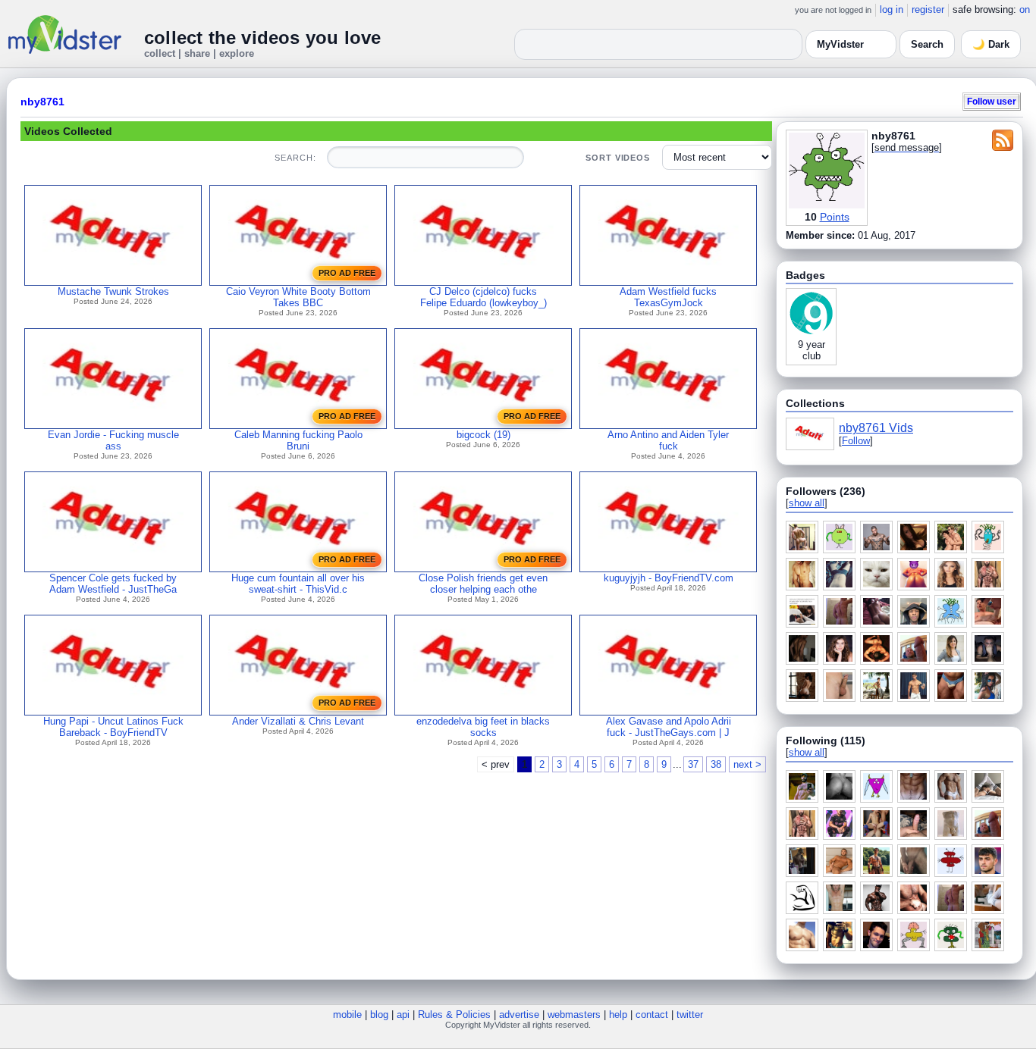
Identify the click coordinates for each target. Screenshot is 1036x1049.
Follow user (991, 101)
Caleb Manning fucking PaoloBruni (298, 440)
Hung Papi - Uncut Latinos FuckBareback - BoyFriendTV (113, 727)
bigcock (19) (483, 434)
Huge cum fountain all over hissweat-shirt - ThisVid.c (298, 583)
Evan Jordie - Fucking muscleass (113, 440)
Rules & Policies (454, 1014)
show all (806, 503)
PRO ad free (347, 272)
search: (295, 157)
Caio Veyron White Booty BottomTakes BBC (298, 297)
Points (834, 217)
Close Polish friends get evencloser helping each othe (483, 583)
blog (379, 1014)
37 (693, 764)
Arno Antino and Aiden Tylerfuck (668, 440)
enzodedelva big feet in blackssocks (483, 727)
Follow (856, 440)
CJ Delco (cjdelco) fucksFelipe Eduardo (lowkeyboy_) (483, 297)
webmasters (574, 1014)
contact (652, 1014)
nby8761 (42, 102)
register (928, 9)
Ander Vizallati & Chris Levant (298, 721)
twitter (690, 1014)
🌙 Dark (990, 44)
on (1024, 9)
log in (891, 9)
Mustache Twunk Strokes (113, 291)
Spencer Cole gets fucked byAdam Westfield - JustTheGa (113, 583)
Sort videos (617, 157)
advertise (519, 1014)
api (403, 1014)
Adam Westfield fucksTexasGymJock (668, 297)
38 (716, 764)
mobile (347, 1014)
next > (747, 764)
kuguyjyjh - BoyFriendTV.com (668, 578)
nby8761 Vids (876, 427)
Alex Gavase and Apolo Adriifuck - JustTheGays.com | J (668, 727)
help (618, 1014)
